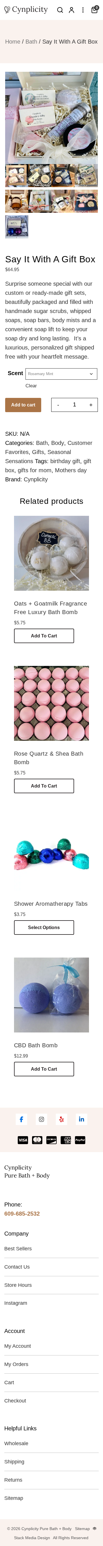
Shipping (14, 1462)
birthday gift (65, 461)
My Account (17, 1346)
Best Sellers (18, 1248)
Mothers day (71, 470)
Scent (15, 373)
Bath (31, 41)
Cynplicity (36, 479)
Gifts (38, 452)
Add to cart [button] (44, 635)
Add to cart (23, 404)
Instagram (15, 1303)
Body (57, 443)
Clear (31, 385)
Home (12, 41)
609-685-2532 (22, 1213)
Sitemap (13, 1498)
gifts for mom (35, 470)
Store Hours (18, 1285)
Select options (44, 927)
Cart (9, 1382)
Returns (13, 1480)
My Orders (16, 1364)
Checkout (15, 1401)
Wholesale (16, 1443)
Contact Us (17, 1267)
